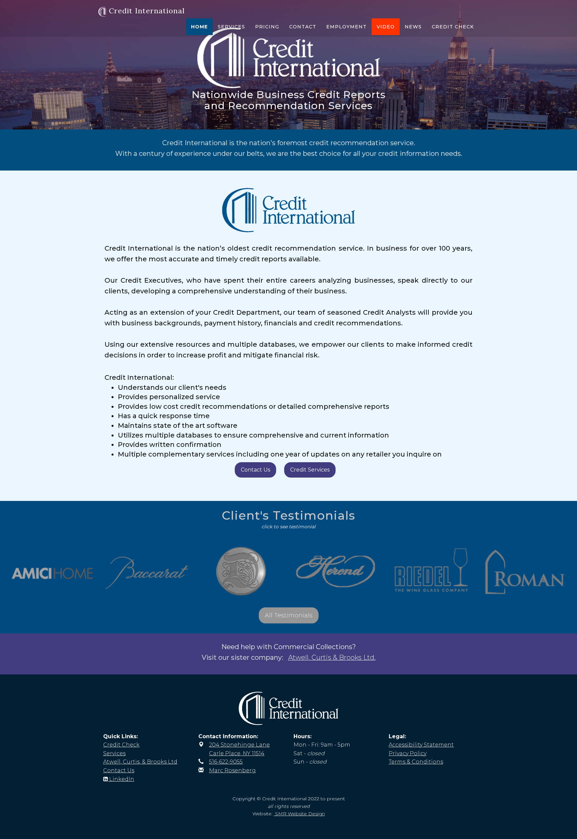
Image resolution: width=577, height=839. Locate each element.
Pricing (267, 27)
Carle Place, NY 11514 (236, 753)
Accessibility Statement (421, 745)
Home (199, 27)
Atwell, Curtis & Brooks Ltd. (332, 657)
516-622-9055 (226, 762)
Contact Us (255, 470)
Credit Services (310, 470)
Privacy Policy (407, 753)
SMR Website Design (299, 814)
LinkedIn (121, 779)
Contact (302, 27)
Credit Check (453, 27)
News (413, 27)
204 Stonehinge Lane (239, 745)
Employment (346, 27)
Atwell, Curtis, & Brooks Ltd (140, 762)
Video (386, 27)
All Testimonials (289, 615)
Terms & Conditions (416, 762)
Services (231, 27)
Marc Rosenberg (232, 770)
